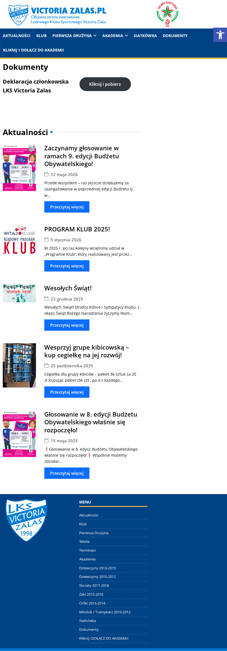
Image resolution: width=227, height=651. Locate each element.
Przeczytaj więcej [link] (67, 207)
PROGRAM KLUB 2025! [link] (77, 229)
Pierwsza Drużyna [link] (72, 35)
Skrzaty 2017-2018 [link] (94, 585)
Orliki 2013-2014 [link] (92, 603)
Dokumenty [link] (175, 35)
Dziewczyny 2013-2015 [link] (97, 567)
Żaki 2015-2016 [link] (91, 594)
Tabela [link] (84, 541)
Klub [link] (41, 35)
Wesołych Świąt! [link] (68, 288)
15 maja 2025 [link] (64, 441)
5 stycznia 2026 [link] (66, 240)
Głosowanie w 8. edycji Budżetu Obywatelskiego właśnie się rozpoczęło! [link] (90, 422)
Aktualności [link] (16, 35)
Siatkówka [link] (145, 35)
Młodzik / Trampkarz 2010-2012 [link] (104, 611)
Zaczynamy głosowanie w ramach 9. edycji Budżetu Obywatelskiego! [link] (81, 156)
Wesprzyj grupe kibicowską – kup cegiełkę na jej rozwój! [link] (86, 351)
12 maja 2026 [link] (64, 174)
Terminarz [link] (87, 550)
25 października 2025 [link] (72, 366)
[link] (92, 13)
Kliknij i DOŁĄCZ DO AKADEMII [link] (33, 50)
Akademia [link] (112, 35)
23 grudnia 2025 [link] (67, 299)
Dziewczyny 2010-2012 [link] (97, 576)
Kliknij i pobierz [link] (105, 84)
